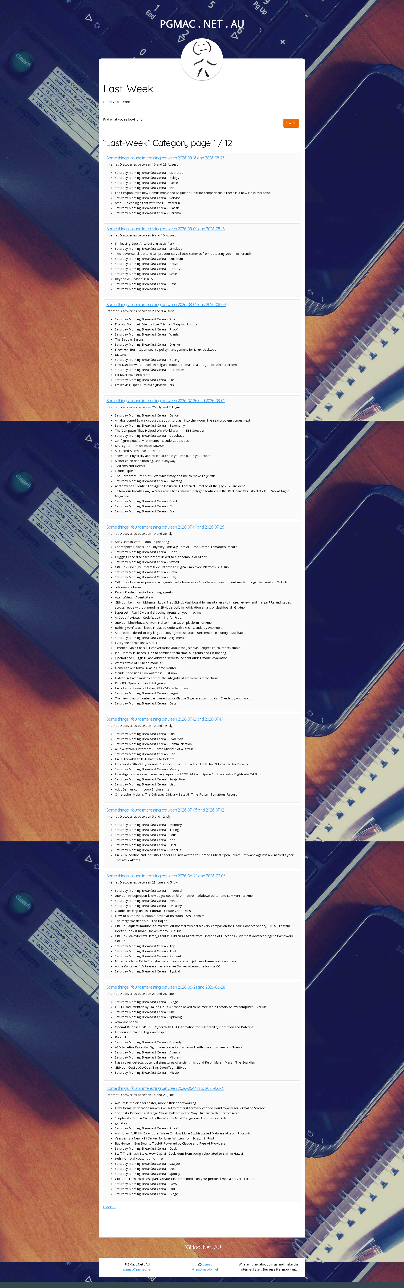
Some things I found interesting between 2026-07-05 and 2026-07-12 (165, 810)
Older (109, 1207)
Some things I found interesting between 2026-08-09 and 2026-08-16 (165, 228)
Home (107, 101)
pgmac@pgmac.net (137, 1269)
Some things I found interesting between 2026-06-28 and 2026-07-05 (165, 875)
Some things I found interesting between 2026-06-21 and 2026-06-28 (165, 987)
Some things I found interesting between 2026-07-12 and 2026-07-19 (164, 719)
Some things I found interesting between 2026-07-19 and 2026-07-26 (165, 527)
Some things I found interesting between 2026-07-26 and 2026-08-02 (165, 400)
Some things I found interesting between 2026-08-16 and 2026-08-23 (165, 158)
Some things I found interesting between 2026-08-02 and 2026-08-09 (166, 304)
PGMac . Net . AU (202, 24)
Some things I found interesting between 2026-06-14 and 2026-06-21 (165, 1088)
